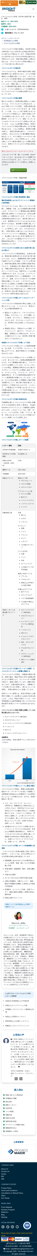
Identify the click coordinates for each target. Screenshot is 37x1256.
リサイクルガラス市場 (12, 43)
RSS (2, 1176)
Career (3, 1174)
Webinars (4, 1212)
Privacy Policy (6, 1188)
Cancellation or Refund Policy (12, 1193)
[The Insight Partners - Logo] (9, 8)
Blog (3, 1215)
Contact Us (5, 1171)
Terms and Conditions (9, 1190)
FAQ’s (3, 1195)
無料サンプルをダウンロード (9, 3)
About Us (4, 1169)
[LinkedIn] (13, 1228)
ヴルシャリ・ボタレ (18, 923)
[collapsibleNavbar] (33, 9)
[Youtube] (17, 1228)
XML (2, 1179)
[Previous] (15, 1078)
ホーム (4, 38)
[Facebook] (3, 1228)
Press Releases (6, 1207)
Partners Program (8, 1210)
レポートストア (14, 38)
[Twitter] (8, 1228)
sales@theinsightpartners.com (22, 1249)
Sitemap (4, 1217)
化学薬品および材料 (11, 41)
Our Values (5, 1198)
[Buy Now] (28, 2)
